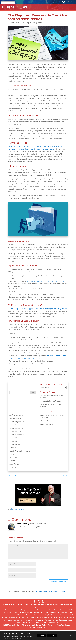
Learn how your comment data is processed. (50, 591)
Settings (62, 636)
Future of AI (44, 421)
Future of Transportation (18, 438)
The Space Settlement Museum (50, 401)
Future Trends (14, 448)
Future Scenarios (15, 444)
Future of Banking (15, 425)
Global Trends (14, 454)
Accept (41, 636)
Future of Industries (46, 424)
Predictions (13, 457)
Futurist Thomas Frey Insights (19, 451)
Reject (52, 636)
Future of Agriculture (16, 422)
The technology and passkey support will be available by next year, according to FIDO (37, 309)
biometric (14, 509)
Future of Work (14, 441)
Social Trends (14, 464)
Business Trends (15, 418)
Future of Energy (15, 431)
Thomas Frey (14, 23)
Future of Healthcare (16, 435)
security (21, 509)
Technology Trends (35, 23)
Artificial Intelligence (16, 415)
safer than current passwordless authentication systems (46, 281)
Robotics (12, 461)
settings (21, 638)
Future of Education (16, 428)
